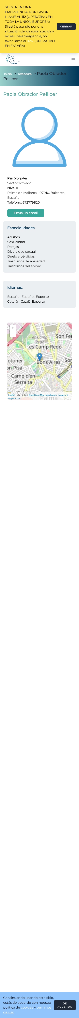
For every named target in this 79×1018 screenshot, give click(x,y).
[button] (39, 357)
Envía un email (26, 213)
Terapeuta (25, 74)
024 (30, 41)
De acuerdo (65, 1005)
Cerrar (66, 26)
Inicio (8, 74)
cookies (27, 1007)
